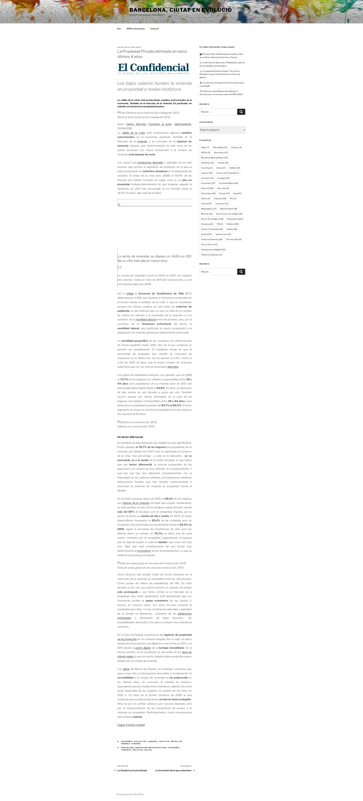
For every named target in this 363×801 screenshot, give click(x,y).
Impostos (220, 198)
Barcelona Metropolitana (151, 748)
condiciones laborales (150, 162)
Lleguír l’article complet (131, 724)
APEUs (205, 152)
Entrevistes (208, 193)
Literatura (222, 203)
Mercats (207, 214)
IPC (233, 198)
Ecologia (224, 178)
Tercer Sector (209, 244)
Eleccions (223, 188)
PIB (220, 224)
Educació (207, 188)
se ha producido (127, 639)
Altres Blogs (220, 147)
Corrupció (207, 178)
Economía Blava (228, 183)
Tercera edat (233, 239)
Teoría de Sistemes (211, 239)
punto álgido (143, 647)
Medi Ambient (228, 208)
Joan (138, 47)
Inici (119, 28)
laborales (173, 366)
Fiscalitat (140, 741)
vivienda (142, 141)
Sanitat (232, 229)
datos (126, 668)
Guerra (205, 198)
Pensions (207, 224)
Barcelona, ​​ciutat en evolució (180, 10)
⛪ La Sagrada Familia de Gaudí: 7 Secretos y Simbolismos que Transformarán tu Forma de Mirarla (220, 74)
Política (164, 741)
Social (148, 750)
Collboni (234, 168)
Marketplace (209, 208)
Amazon (236, 147)
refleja (130, 293)
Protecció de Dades (212, 229)
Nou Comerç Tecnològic (229, 214)
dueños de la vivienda (136, 502)
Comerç (207, 173)
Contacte (154, 28)
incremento (144, 550)
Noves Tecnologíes (212, 219)
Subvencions (223, 234)
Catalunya (207, 162)
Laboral (153, 741)
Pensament (235, 219)
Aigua (205, 147)
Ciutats (223, 162)
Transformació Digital (213, 249)
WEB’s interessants (135, 28)
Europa (224, 193)
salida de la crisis (133, 132)
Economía (127, 741)
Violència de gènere (211, 254)
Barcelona (127, 748)
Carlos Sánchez (136, 124)
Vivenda (136, 744)
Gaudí (237, 193)
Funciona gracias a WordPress (130, 794)
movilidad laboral (145, 319)
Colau (220, 168)
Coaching (207, 168)
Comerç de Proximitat (227, 173)
